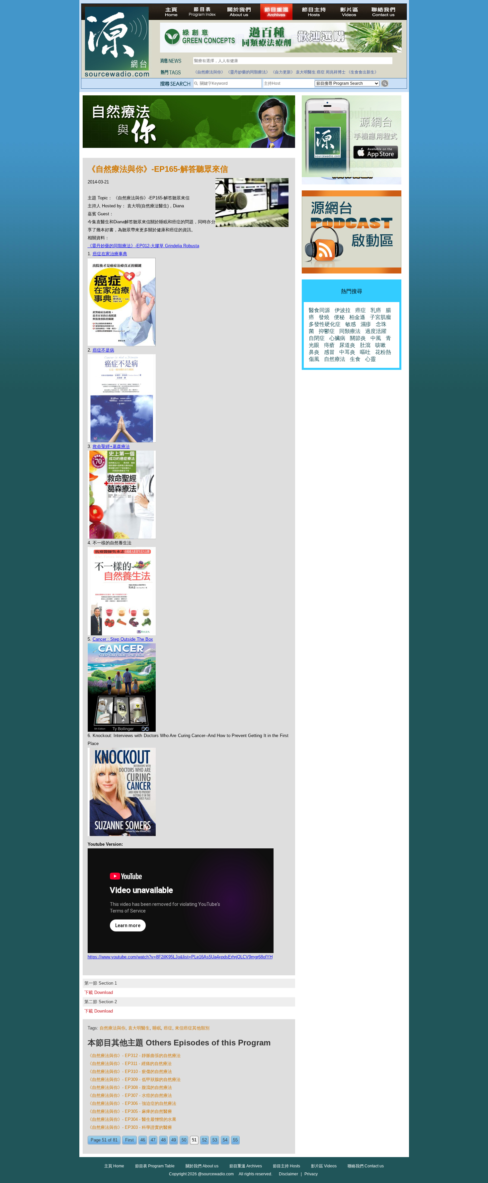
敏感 (350, 324)
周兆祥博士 (336, 72)
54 (225, 1139)
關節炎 (358, 338)
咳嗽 (380, 345)
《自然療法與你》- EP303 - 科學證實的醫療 (130, 1127)
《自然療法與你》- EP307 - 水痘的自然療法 (130, 1095)
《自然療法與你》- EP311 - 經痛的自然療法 (130, 1063)
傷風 (314, 359)
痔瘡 (329, 345)
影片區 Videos (324, 1166)
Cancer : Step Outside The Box (123, 639)
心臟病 (337, 338)
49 (173, 1139)
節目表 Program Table (155, 1166)
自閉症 (317, 338)
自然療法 (334, 359)
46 (142, 1139)
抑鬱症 (327, 331)
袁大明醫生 (306, 72)
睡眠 (156, 1027)
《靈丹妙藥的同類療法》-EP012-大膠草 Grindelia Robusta (143, 245)
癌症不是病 (103, 350)
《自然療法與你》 (209, 72)
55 (235, 1139)
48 (163, 1139)
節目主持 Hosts (286, 1166)
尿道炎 (347, 345)
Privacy (311, 1174)
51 (194, 1139)
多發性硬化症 (325, 324)
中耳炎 (347, 352)
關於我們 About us (202, 1166)
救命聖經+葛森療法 (111, 446)
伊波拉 (343, 310)
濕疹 (366, 324)
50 (184, 1139)
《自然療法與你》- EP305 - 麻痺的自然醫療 (130, 1111)
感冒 (329, 352)
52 (204, 1139)
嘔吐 (365, 352)
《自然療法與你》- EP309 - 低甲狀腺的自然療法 (134, 1079)
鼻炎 (314, 352)
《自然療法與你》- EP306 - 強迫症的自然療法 (132, 1103)
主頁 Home (114, 1166)
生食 (355, 359)
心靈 (370, 359)
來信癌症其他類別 (192, 1027)
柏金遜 (357, 317)
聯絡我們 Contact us (366, 1166)
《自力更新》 (283, 72)
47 (153, 1139)
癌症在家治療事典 (110, 253)
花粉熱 (383, 352)
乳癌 (375, 310)
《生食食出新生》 (362, 72)
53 (214, 1139)
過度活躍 (375, 331)
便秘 (339, 317)
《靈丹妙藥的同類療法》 (248, 72)
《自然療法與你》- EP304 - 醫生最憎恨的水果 (132, 1119)
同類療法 (350, 331)
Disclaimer (288, 1174)
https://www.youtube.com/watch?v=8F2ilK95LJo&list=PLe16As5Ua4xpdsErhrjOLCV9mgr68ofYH (180, 956)
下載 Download (98, 992)
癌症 (321, 72)
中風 (375, 338)
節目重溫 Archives (245, 1166)
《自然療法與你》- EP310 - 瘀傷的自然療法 (130, 1071)
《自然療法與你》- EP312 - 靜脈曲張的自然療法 (134, 1055)
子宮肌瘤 (380, 317)
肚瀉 (365, 345)
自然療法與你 (112, 1027)
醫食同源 (319, 310)
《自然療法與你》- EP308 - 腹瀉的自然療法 (130, 1087)
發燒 (324, 317)
